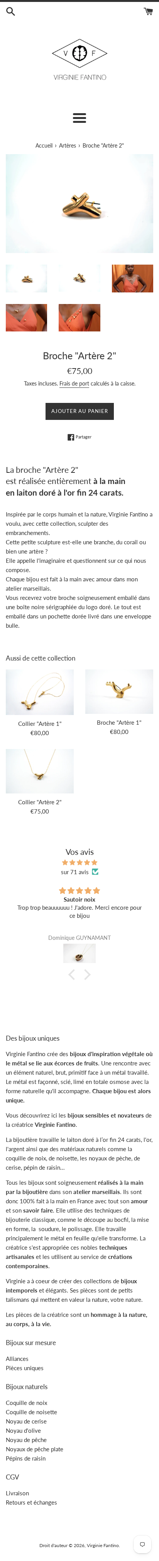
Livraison (17, 1493)
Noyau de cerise (26, 1421)
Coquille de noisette (31, 1411)
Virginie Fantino (103, 1545)
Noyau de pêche (26, 1439)
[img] (79, 862)
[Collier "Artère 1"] (40, 692)
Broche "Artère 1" (119, 722)
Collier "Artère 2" (40, 801)
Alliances (17, 1358)
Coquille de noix (26, 1402)
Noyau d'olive (23, 1430)
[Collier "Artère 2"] (40, 771)
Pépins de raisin (26, 1458)
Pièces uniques (25, 1367)
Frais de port (74, 383)
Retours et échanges (31, 1502)
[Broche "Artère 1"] (119, 691)
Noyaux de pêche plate (34, 1448)
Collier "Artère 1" (40, 723)
